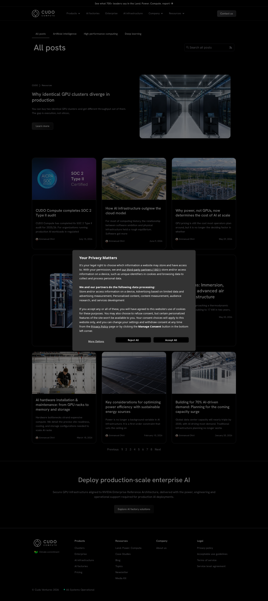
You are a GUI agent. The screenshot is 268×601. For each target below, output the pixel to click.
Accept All (171, 340)
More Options (96, 341)
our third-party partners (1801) (141, 269)
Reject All (133, 340)
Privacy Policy (99, 326)
